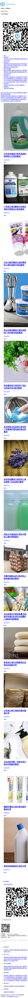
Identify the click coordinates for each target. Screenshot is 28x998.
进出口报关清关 (8, 884)
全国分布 (6, 88)
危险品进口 (23, 99)
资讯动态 (6, 85)
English (22, 16)
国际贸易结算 (20, 72)
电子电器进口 (19, 78)
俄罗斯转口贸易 (8, 63)
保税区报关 (24, 81)
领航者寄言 (17, 59)
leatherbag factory (5, 995)
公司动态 (16, 85)
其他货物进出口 (11, 78)
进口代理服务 (7, 68)
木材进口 (17, 81)
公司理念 (11, 59)
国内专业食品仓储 (9, 70)
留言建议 (11, 88)
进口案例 (6, 75)
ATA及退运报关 (11, 81)
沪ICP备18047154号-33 (12, 996)
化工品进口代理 (13, 67)
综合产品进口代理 (15, 65)
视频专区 (22, 85)
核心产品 (6, 62)
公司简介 (6, 59)
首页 (5, 55)
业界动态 (11, 85)
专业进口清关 (17, 70)
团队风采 (23, 59)
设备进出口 (12, 77)
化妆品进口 (19, 77)
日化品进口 (8, 80)
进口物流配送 (12, 72)
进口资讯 (6, 83)
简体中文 (15, 16)
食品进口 (6, 77)
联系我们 (6, 86)
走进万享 (6, 57)
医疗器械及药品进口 (17, 80)
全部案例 (3, 96)
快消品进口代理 (17, 63)
